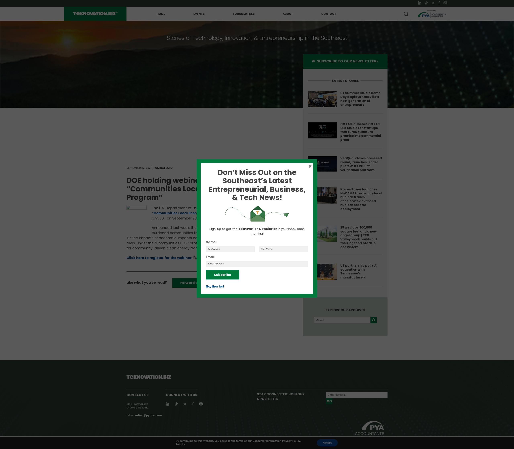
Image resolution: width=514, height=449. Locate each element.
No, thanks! (215, 286)
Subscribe (222, 274)
